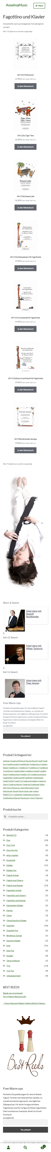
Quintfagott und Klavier (11, 798)
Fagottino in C (14, 768)
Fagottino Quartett (32, 771)
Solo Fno (10, 950)
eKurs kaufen (12, 855)
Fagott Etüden (24, 764)
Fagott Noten (7, 778)
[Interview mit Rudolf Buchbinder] (15, 620)
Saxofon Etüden (13, 940)
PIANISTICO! (8, 795)
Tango (32, 798)
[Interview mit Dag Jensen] (15, 688)
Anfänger (6, 761)
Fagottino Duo (35, 764)
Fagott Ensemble (13, 764)
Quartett (10, 925)
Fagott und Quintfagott (30, 784)
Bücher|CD (11, 835)
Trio (8, 965)
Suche (25, 1147)
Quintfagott (17, 795)
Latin (30, 791)
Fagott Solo (29, 778)
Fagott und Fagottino (30, 781)
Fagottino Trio (25, 774)
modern (36, 791)
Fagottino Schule (13, 890)
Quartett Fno (12, 930)
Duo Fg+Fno (12, 850)
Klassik (15, 791)
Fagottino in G (34, 768)
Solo (8, 945)
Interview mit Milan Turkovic (34, 647)
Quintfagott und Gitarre (31, 795)
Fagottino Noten (19, 771)
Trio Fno (10, 970)
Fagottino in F (24, 768)
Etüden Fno (11, 870)
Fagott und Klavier (15, 784)
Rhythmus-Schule (14, 935)
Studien (9, 955)
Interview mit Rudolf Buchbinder (33, 614)
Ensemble (10, 860)
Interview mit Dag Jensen (33, 682)
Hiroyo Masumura (13, 788)
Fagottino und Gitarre (16, 895)
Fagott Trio (18, 781)
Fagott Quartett (18, 778)
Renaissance (25, 798)
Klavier (9, 910)
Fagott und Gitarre (14, 880)
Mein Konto (8, 1147)
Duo (8, 840)
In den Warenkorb (26, 86)
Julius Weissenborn (28, 788)
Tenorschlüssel (13, 960)
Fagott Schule (12, 875)
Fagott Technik (8, 781)
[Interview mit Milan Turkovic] (15, 654)
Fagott (40, 761)
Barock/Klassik (31, 761)
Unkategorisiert (13, 975)
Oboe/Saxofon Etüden (16, 920)
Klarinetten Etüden (14, 905)
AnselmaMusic (17, 5)
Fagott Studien (38, 778)
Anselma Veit (15, 761)
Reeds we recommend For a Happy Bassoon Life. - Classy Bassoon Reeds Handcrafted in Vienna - (24, 998)
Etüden (9, 865)
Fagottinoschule (14, 774)
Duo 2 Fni (10, 845)
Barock (23, 761)
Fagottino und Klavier (38, 774)
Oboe (9, 915)
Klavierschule (24, 791)
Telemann (39, 798)
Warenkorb (39, 1145)
